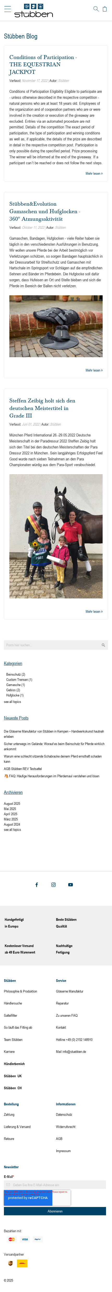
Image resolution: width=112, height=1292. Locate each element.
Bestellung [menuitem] (11, 1104)
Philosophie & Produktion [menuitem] (20, 991)
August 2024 (12, 824)
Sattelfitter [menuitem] (10, 1015)
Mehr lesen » (94, 173)
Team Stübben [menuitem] (13, 1039)
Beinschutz (15, 674)
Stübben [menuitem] (10, 980)
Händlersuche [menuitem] (13, 1003)
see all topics (12, 701)
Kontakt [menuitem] (61, 1027)
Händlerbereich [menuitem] (14, 1063)
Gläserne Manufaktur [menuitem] (69, 991)
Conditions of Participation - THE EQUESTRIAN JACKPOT (43, 64)
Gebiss (13, 690)
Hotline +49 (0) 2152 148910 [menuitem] (74, 1039)
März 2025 (11, 819)
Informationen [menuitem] (66, 1104)
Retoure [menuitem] (9, 1138)
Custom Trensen (19, 679)
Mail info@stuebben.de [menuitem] (71, 1051)
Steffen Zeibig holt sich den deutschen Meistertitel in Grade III (42, 408)
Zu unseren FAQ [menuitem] (67, 1015)
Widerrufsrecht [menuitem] (65, 1126)
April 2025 (10, 814)
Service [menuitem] (61, 980)
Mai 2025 (10, 808)
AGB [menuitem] (59, 1138)
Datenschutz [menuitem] (64, 1114)
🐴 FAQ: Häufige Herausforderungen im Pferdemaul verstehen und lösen (51, 776)
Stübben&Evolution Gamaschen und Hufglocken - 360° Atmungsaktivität (44, 211)
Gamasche (15, 684)
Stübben (63, 80)
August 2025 (12, 803)
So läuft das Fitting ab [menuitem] (18, 1027)
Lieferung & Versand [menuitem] (17, 1126)
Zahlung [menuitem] (9, 1114)
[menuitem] (30, 1076)
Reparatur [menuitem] (62, 1003)
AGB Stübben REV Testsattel (23, 768)
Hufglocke (15, 695)
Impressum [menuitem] (63, 1151)
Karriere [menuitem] (9, 1051)
